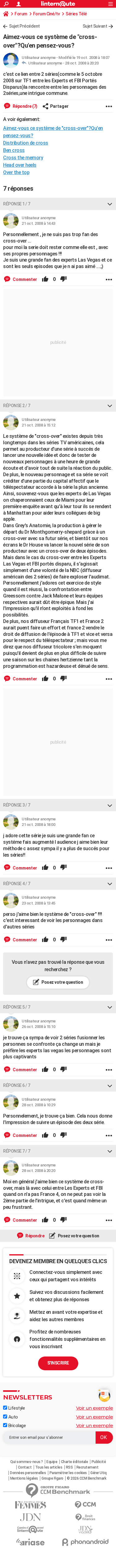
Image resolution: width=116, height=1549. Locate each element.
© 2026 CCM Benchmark (86, 1478)
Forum (21, 13)
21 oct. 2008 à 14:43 (38, 223)
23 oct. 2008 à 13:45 (38, 903)
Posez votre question (62, 982)
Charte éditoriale (74, 1462)
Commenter (24, 279)
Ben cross (14, 150)
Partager (59, 106)
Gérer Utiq (98, 1473)
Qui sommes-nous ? (26, 1462)
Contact (25, 1467)
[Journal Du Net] (30, 1517)
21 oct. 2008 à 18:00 (38, 824)
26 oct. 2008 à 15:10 (38, 1026)
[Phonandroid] (85, 1542)
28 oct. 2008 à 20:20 (81, 63)
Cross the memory (23, 158)
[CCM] (85, 1505)
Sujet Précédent (24, 26)
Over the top (16, 172)
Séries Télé (76, 13)
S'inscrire (58, 1362)
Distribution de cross (25, 143)
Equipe (51, 1462)
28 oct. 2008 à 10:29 (38, 1105)
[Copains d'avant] (30, 1529)
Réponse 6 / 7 (16, 1085)
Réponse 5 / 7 (16, 1007)
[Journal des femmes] (30, 1505)
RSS (69, 1467)
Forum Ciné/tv (46, 13)
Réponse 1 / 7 (16, 203)
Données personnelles (28, 1473)
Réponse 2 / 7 (16, 405)
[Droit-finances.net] (85, 1517)
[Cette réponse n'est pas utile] (63, 279)
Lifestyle (16, 1408)
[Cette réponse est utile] (45, 279)
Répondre (35, 1235)
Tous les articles (48, 1467)
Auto (12, 1417)
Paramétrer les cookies (68, 1473)
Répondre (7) (24, 106)
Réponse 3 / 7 (16, 805)
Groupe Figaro (52, 1478)
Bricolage (16, 1425)
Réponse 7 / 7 (16, 1151)
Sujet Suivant (95, 26)
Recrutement (87, 1467)
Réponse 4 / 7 (16, 883)
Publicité (99, 1462)
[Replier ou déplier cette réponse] (110, 204)
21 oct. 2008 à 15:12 (38, 425)
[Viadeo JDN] (85, 1530)
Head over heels (20, 165)
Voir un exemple (94, 1408)
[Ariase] (30, 1542)
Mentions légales (24, 1478)
